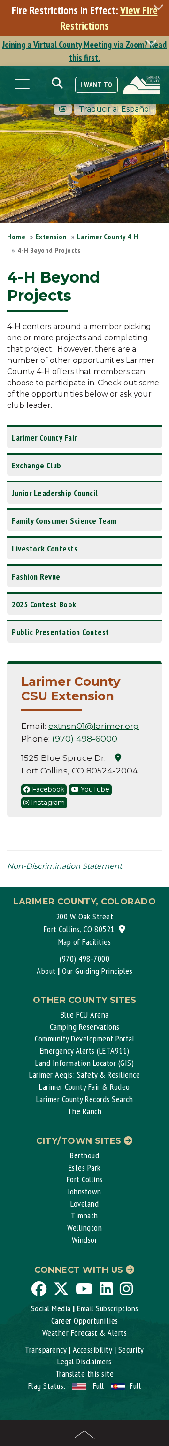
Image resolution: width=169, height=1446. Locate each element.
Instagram (47, 802)
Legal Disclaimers (84, 1361)
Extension (51, 236)
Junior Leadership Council (55, 493)
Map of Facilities (84, 941)
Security (131, 1349)
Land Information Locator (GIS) (84, 1062)
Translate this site (84, 1373)
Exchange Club (36, 465)
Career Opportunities (84, 1320)
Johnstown (84, 1191)
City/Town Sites (80, 1141)
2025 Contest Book (44, 604)
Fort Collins (85, 1179)
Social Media (51, 1308)
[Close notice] (161, 7)
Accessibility (92, 1349)
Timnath (84, 1215)
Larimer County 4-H (107, 236)
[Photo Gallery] (63, 109)
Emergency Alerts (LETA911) (85, 1050)
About (46, 970)
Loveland (84, 1203)
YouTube (94, 789)
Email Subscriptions (107, 1308)
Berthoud (84, 1155)
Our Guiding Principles (97, 970)
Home (16, 236)
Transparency (45, 1349)
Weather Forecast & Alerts (84, 1332)
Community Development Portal (84, 1038)
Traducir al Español (115, 109)
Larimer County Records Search (84, 1099)
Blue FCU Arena (85, 1014)
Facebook (47, 789)
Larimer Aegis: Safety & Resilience (84, 1074)
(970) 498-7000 (84, 958)
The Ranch (85, 1111)
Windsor (85, 1239)
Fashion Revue (36, 576)
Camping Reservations (85, 1026)
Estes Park (85, 1167)
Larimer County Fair (44, 437)
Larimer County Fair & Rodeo (84, 1086)
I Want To (96, 84)
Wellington (84, 1227)
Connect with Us (80, 1270)
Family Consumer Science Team (64, 520)
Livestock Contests (44, 548)
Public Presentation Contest (60, 632)
